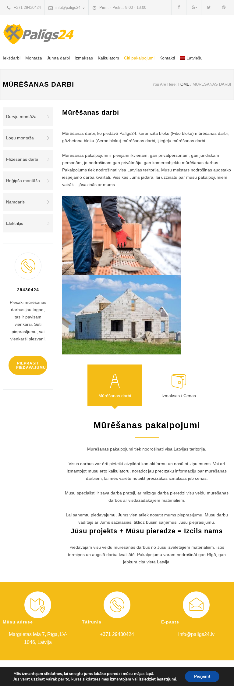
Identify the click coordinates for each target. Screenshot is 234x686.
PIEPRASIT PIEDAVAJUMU (31, 365)
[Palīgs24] (41, 34)
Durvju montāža (21, 116)
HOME (184, 84)
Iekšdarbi (11, 58)
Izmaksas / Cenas (178, 395)
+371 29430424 (27, 7)
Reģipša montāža (23, 180)
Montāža (33, 58)
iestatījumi (166, 679)
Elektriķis (14, 223)
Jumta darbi (58, 58)
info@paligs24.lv (70, 7)
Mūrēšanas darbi (114, 395)
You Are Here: (164, 84)
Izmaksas (84, 58)
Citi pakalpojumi (139, 58)
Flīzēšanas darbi (22, 159)
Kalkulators (108, 58)
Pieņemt (202, 676)
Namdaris (15, 201)
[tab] (114, 385)
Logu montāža (20, 137)
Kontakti (167, 58)
